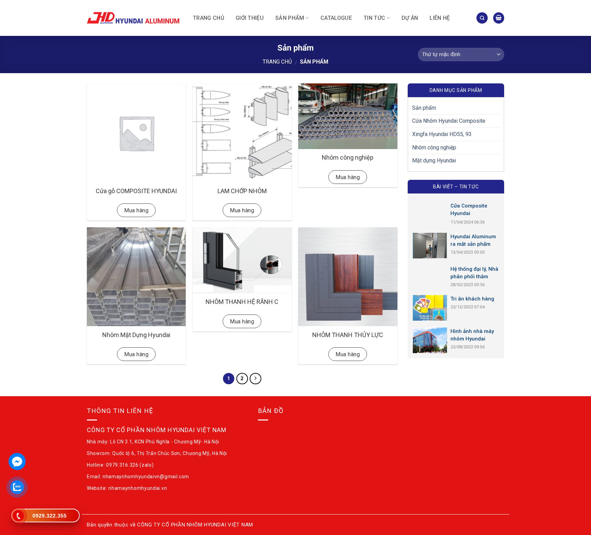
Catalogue (336, 18)
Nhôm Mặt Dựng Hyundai (136, 334)
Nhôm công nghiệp (347, 157)
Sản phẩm (289, 18)
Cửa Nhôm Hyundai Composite (448, 121)
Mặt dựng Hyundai (434, 160)
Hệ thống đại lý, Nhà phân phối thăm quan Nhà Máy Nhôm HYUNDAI (474, 273)
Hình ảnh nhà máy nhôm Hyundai (472, 335)
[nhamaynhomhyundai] (133, 18)
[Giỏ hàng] (498, 18)
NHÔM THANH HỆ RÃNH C (242, 301)
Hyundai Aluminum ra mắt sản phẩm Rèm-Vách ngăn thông (473, 240)
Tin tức (374, 18)
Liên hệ (440, 18)
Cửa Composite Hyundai (468, 209)
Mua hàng (136, 210)
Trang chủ (208, 18)
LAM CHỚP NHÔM (242, 191)
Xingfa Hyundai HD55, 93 (442, 134)
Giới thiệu (250, 18)
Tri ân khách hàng (472, 299)
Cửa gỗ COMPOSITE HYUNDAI (136, 191)
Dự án (410, 18)
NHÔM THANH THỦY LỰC (347, 334)
